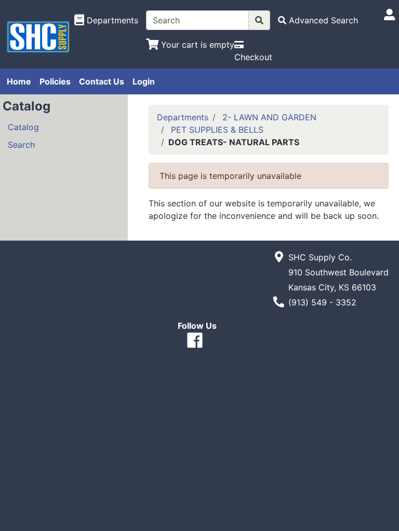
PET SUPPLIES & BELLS (217, 129)
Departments (182, 117)
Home (19, 81)
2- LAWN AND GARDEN (269, 117)
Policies (55, 81)
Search (21, 144)
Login (143, 81)
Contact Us (101, 81)
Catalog (23, 127)
